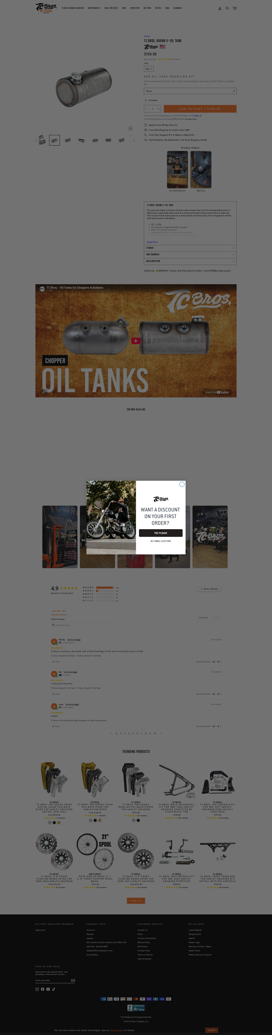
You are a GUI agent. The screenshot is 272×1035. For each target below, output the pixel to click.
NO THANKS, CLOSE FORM (161, 541)
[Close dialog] (181, 484)
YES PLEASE (160, 533)
